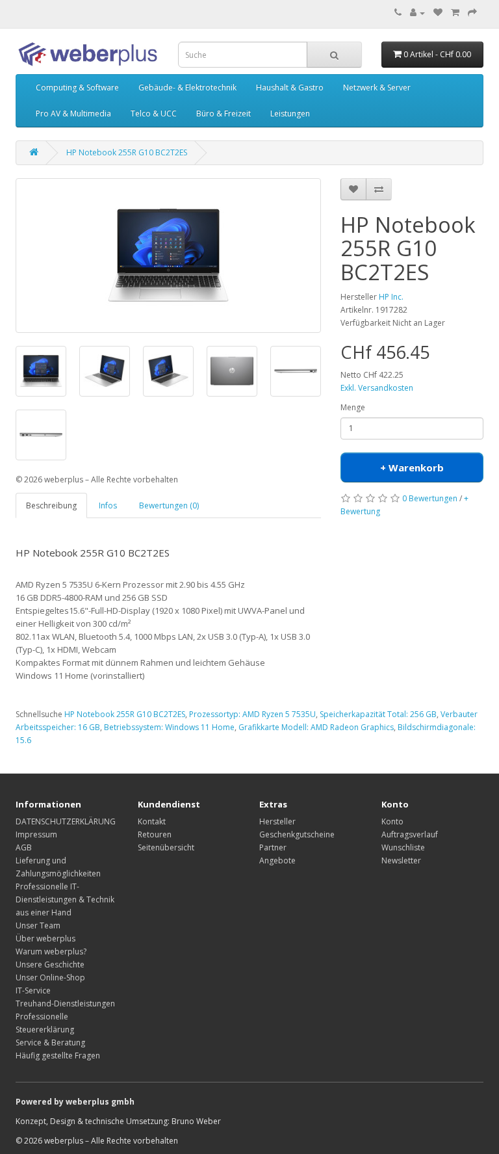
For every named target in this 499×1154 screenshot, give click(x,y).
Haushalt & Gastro (290, 87)
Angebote (277, 860)
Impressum (36, 834)
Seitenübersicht (166, 847)
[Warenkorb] (455, 12)
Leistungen (290, 113)
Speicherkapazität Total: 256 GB (378, 714)
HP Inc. (391, 296)
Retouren (155, 834)
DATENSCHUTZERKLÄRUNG (66, 821)
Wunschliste (403, 847)
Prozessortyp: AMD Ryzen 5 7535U (252, 714)
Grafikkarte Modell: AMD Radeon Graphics (316, 727)
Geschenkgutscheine (297, 834)
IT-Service (33, 990)
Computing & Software (77, 87)
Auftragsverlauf (409, 834)
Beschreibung (51, 505)
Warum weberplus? (51, 951)
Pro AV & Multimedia (73, 113)
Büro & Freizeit (223, 113)
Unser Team (38, 925)
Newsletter (401, 860)
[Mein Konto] (417, 12)
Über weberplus (45, 938)
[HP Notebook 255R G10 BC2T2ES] (168, 255)
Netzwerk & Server (377, 87)
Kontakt (152, 821)
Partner (273, 847)
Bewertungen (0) (169, 505)
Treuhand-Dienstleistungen (65, 1003)
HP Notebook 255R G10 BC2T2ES (126, 152)
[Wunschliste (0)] (437, 12)
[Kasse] (472, 12)
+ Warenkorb (412, 467)
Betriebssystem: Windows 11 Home (169, 727)
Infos (108, 505)
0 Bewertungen (429, 498)
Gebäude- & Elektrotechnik (187, 87)
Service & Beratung (50, 1042)
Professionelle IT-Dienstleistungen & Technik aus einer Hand (65, 899)
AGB (24, 847)
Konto (392, 821)
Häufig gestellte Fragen (58, 1055)
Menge (352, 407)
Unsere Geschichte (50, 964)
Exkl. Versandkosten (376, 387)
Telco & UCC (154, 113)
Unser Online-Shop (50, 977)
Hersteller (277, 821)
